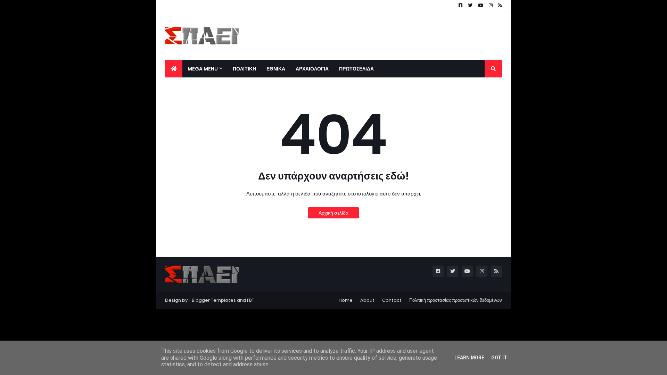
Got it (499, 357)
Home (346, 300)
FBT (250, 300)
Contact (392, 300)
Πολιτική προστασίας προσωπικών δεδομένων (455, 300)
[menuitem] (173, 68)
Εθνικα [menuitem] (275, 68)
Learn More (469, 357)
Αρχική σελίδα (333, 212)
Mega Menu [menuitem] (203, 68)
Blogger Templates (214, 300)
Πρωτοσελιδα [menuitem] (356, 68)
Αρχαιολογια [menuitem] (312, 68)
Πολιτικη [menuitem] (244, 68)
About (367, 300)
